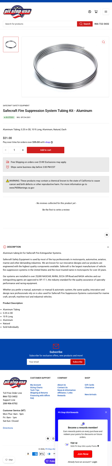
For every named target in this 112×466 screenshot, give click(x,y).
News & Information (66, 390)
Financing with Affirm (40, 395)
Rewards (61, 395)
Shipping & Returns (39, 393)
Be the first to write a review (56, 209)
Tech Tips (34, 390)
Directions (8, 428)
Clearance (89, 387)
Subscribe (77, 362)
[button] (56, 209)
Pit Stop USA (50, 449)
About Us (61, 385)
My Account (35, 385)
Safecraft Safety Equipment (16, 106)
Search (87, 24)
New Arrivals (90, 394)
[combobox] (48, 24)
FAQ (32, 398)
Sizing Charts (36, 387)
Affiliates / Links (64, 393)
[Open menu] (106, 11)
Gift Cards (89, 385)
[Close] (106, 412)
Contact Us (62, 387)
